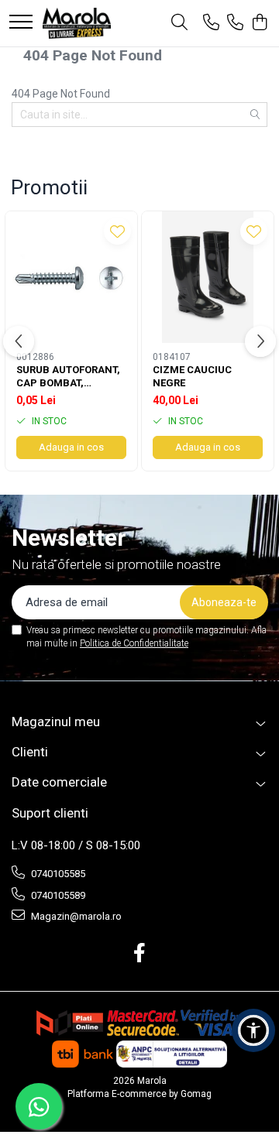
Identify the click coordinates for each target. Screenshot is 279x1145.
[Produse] (21, 22)
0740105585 (57, 873)
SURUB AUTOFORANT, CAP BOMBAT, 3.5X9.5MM (68, 377)
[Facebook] (139, 954)
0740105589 (57, 895)
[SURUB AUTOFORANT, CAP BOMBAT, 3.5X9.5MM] (71, 277)
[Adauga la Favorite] (117, 231)
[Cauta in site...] (179, 23)
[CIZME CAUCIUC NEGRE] (208, 277)
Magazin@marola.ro (75, 916)
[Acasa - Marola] (77, 23)
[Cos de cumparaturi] (259, 23)
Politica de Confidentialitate (134, 643)
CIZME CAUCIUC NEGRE (192, 376)
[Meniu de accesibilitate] (253, 1030)
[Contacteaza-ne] (211, 23)
